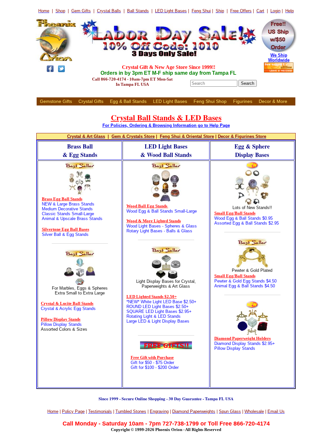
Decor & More (273, 101)
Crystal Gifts (90, 101)
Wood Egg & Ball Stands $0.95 (243, 218)
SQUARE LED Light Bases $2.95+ (159, 311)
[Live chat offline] (278, 71)
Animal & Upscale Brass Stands (72, 218)
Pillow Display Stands (61, 324)
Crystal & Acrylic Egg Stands (68, 308)
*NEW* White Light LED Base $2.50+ (161, 301)
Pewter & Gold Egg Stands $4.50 (245, 281)
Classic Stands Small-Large (68, 213)
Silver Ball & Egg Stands (65, 234)
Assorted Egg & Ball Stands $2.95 (246, 223)
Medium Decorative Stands (67, 208)
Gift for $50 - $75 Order (152, 362)
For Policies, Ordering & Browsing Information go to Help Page (166, 125)
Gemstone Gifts (56, 101)
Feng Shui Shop (210, 101)
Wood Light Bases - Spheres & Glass (161, 226)
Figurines (242, 101)
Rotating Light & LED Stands (153, 316)
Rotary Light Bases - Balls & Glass (159, 230)
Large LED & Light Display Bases (157, 321)
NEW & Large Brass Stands (68, 204)
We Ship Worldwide (279, 57)
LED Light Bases (170, 101)
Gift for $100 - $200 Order (155, 367)
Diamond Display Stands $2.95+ (244, 343)
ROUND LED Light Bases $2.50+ (157, 306)
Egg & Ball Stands (128, 101)
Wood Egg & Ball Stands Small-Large (161, 211)
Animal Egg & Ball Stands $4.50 (244, 285)
